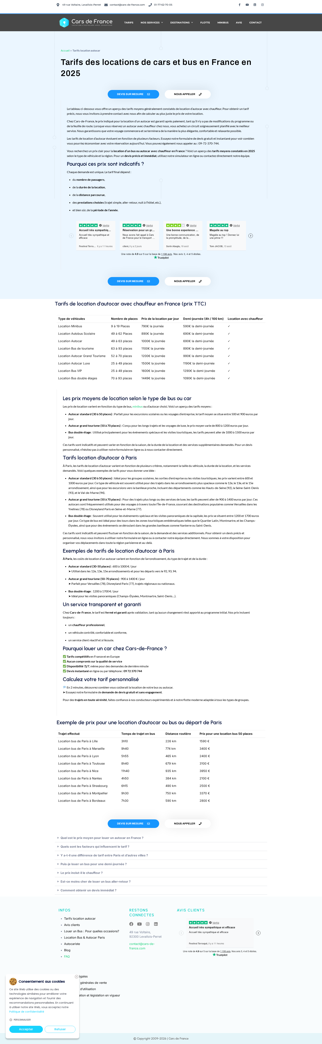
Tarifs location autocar (80, 918)
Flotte (205, 22)
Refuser (60, 1029)
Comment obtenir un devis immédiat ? (88, 890)
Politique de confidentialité (26, 1012)
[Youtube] (247, 4)
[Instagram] (262, 4)
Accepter (26, 1029)
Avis (239, 22)
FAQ (67, 956)
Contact (255, 22)
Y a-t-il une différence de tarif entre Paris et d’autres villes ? (104, 855)
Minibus (222, 22)
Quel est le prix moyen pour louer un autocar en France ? (102, 838)
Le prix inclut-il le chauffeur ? (82, 873)
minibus (137, 406)
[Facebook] (131, 924)
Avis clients (72, 925)
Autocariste (72, 944)
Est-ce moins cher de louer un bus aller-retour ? (96, 881)
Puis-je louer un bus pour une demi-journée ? (94, 864)
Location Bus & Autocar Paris (84, 937)
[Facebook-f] (239, 4)
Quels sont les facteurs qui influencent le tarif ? (95, 846)
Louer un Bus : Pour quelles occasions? (91, 931)
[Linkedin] (255, 4)
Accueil (65, 50)
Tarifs (128, 22)
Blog (67, 950)
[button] (161, 838)
